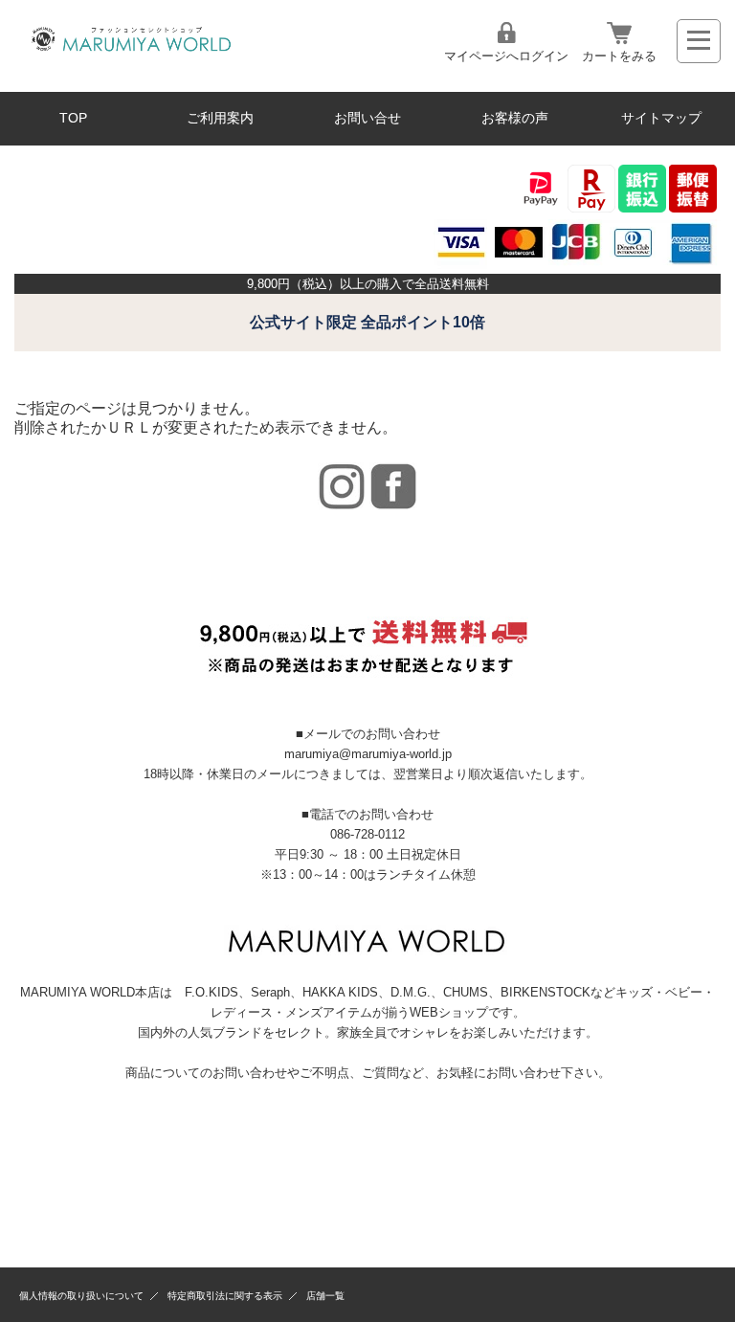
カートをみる (619, 56)
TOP (73, 118)
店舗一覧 (325, 1295)
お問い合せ (367, 118)
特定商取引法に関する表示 (224, 1295)
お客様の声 (514, 118)
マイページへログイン (506, 56)
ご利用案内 (220, 118)
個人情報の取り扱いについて (81, 1295)
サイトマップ (661, 118)
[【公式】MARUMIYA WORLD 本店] (130, 53)
